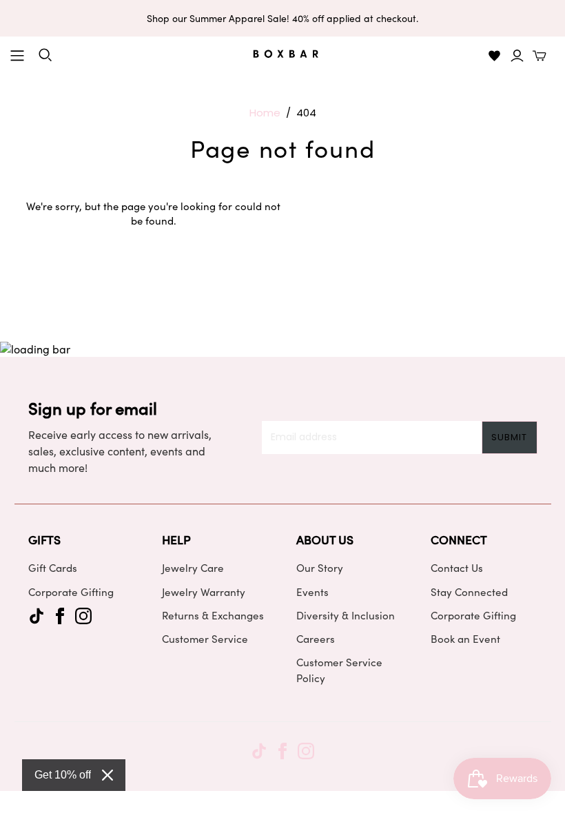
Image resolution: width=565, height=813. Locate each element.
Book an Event (465, 639)
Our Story (319, 568)
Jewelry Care (193, 568)
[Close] (107, 775)
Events (312, 592)
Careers (315, 639)
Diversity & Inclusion (345, 615)
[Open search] (45, 55)
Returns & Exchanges (213, 615)
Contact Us (457, 568)
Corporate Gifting (71, 592)
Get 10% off (62, 775)
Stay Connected (469, 592)
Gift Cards (52, 568)
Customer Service (205, 639)
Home (264, 112)
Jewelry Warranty (203, 592)
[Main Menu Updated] (17, 55)
